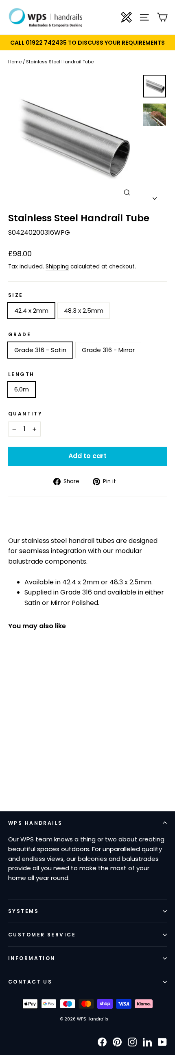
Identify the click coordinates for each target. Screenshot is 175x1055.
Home (15, 61)
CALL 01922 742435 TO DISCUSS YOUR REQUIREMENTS (87, 43)
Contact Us (30, 981)
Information (31, 958)
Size (15, 295)
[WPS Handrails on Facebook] (102, 1042)
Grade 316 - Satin (40, 350)
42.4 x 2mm (31, 310)
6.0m (21, 389)
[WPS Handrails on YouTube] (162, 1042)
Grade (19, 334)
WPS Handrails (35, 822)
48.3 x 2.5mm (83, 310)
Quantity (25, 414)
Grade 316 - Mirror (108, 350)
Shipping (57, 266)
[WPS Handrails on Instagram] (132, 1042)
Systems (23, 911)
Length (21, 374)
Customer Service (42, 934)
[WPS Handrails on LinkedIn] (147, 1042)
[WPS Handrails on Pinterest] (117, 1042)
